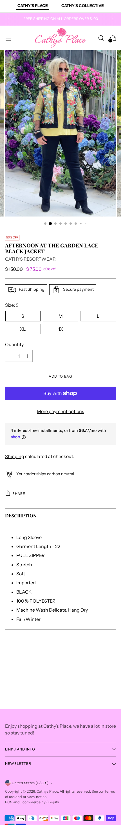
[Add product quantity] (27, 356)
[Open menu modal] (8, 38)
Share (18, 494)
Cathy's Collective (82, 5)
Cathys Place (47, 791)
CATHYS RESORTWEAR (30, 259)
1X (60, 329)
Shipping (14, 456)
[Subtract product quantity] (10, 356)
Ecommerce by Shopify (40, 802)
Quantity (14, 344)
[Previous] (8, 19)
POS (8, 802)
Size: (12, 305)
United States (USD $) (30, 783)
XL (23, 329)
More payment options (60, 411)
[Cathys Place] (60, 38)
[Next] (112, 19)
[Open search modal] (101, 38)
